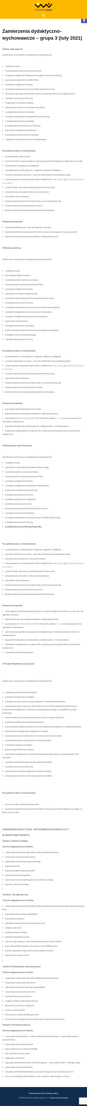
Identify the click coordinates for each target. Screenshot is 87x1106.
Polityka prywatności (37, 1093)
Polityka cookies (52, 1093)
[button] (84, 20)
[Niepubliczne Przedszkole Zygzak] (43, 7)
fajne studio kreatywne (59, 1098)
